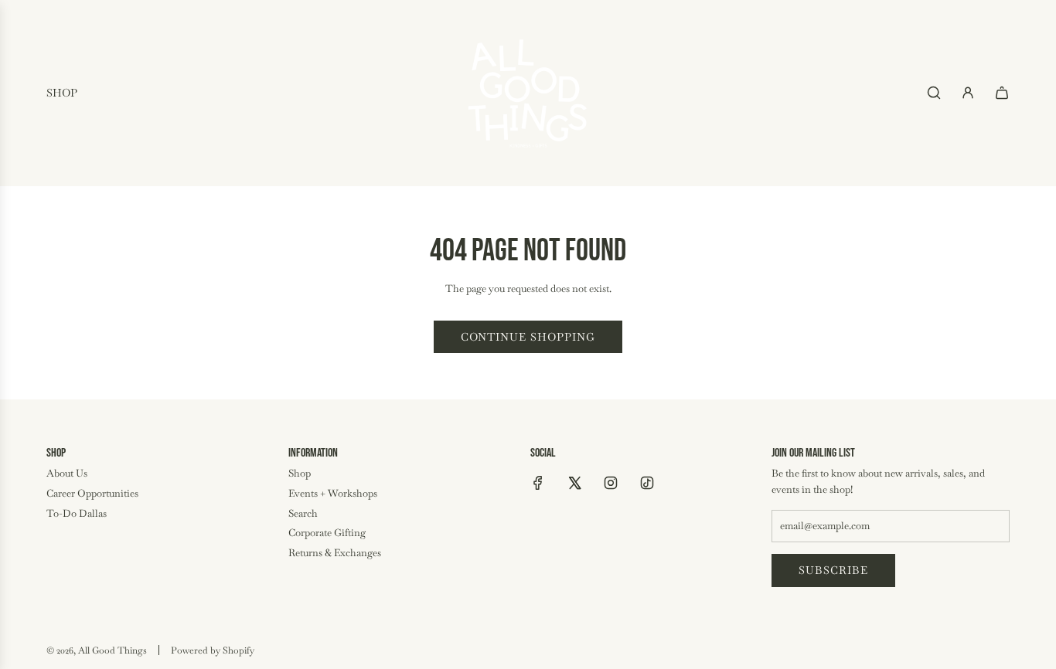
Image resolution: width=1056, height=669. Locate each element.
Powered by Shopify (212, 650)
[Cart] (1002, 93)
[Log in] (968, 93)
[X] (574, 483)
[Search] (934, 93)
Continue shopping (528, 337)
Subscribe (833, 570)
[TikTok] (647, 483)
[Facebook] (538, 483)
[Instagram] (611, 483)
